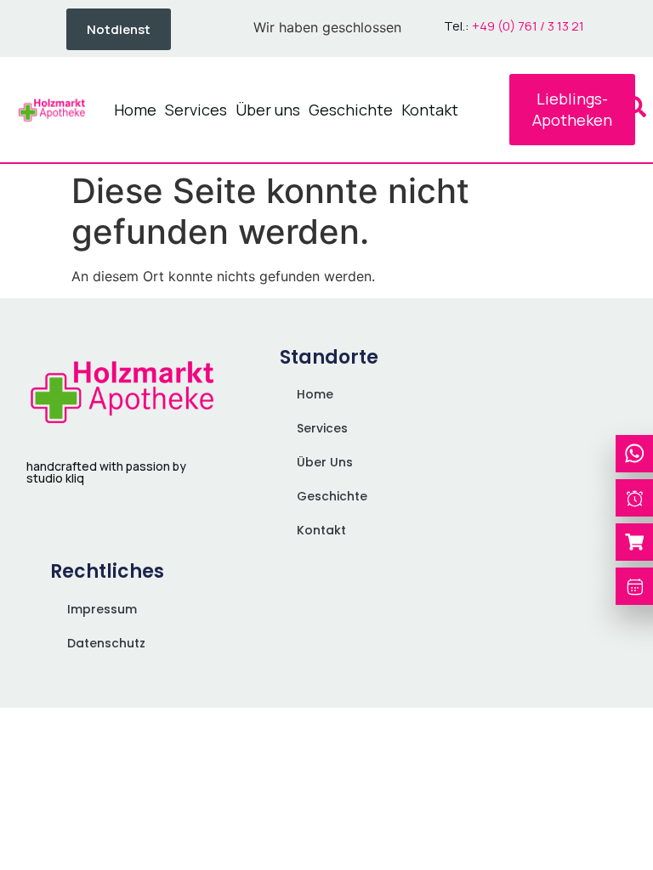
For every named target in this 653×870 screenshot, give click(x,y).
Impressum (102, 609)
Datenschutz (106, 643)
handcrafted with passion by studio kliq (106, 472)
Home (135, 109)
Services (196, 109)
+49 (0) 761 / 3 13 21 (528, 26)
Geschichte (351, 109)
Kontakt (429, 109)
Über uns (268, 109)
